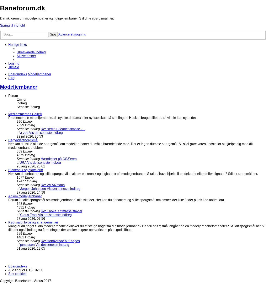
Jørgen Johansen (33, 188)
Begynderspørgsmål (23, 140)
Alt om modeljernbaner (25, 196)
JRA (23, 162)
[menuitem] (31, 52)
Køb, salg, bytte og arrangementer (33, 222)
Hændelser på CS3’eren (59, 159)
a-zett (24, 132)
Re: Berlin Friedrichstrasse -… (63, 129)
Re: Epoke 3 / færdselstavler (61, 211)
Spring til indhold (12, 25)
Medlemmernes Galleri (25, 114)
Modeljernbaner (18, 87)
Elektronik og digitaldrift (25, 170)
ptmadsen (27, 245)
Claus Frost (28, 215)
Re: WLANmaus (53, 185)
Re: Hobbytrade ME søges (60, 241)
